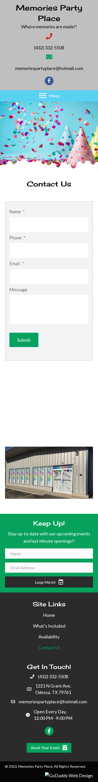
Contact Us (49, 647)
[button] (49, 95)
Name (17, 211)
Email (16, 263)
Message (18, 289)
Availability (49, 636)
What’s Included (49, 626)
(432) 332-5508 (49, 47)
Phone (17, 237)
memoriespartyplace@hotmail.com (49, 68)
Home (49, 615)
